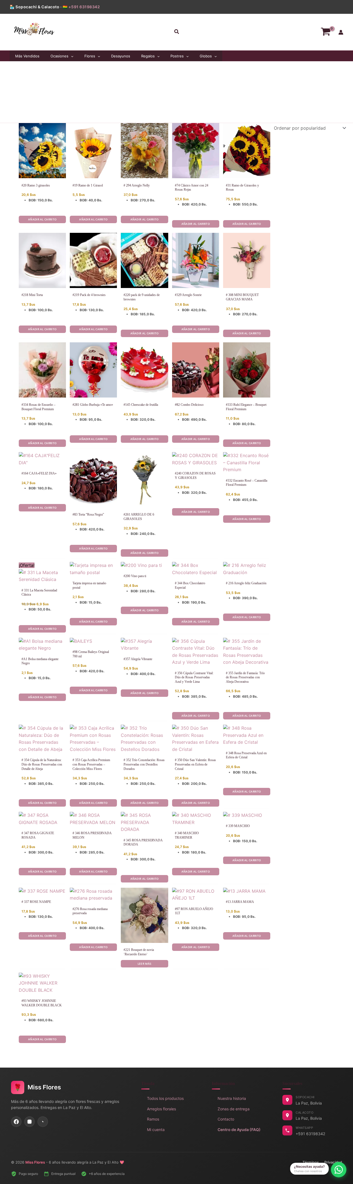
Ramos (153, 1119)
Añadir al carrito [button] (42, 219)
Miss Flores (35, 1162)
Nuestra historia (232, 1098)
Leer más (144, 964)
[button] (176, 32)
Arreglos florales (161, 1108)
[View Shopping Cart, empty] (325, 32)
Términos (311, 1162)
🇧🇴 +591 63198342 (81, 6)
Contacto (226, 1119)
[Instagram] (29, 1121)
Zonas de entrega (234, 1108)
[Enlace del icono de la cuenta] (340, 32)
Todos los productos (165, 1098)
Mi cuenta (156, 1129)
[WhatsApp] (43, 1121)
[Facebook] (16, 1121)
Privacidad (333, 1162)
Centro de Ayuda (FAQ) (239, 1129)
